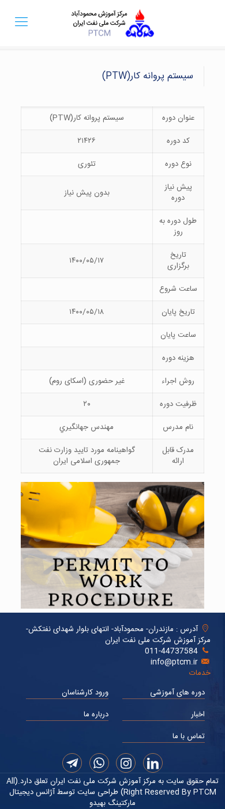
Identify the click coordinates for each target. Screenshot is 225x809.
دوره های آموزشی (177, 692)
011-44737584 (171, 651)
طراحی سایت (96, 792)
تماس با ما (188, 736)
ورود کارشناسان (85, 692)
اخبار (198, 714)
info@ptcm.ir (174, 662)
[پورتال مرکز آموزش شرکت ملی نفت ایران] (112, 23)
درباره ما (96, 714)
